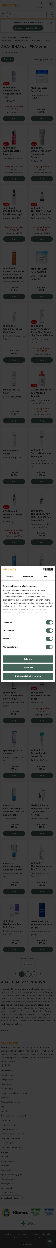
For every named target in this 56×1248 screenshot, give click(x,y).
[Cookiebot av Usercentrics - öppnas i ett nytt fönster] (41, 569)
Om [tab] (46, 577)
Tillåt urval (28, 667)
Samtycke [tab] (10, 577)
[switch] (49, 630)
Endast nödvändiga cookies (28, 676)
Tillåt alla (28, 659)
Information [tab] (28, 577)
